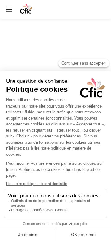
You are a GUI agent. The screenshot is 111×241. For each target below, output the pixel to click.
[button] (9, 9)
